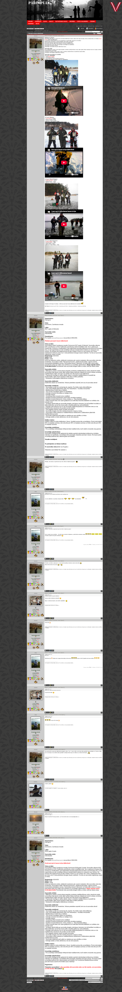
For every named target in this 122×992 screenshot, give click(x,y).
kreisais (41, 30)
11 (64, 714)
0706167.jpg (80, 306)
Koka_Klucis (37, 30)
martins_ (36, 781)
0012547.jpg (52, 306)
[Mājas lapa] (51, 313)
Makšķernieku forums (37, 31)
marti (47, 30)
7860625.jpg (70, 306)
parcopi (35, 35)
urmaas (35, 593)
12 (64, 749)
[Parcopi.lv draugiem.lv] (64, 988)
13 (64, 781)
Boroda (35, 811)
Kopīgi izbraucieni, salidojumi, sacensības (49, 31)
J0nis (36, 491)
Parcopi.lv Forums (30, 31)
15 (63, 837)
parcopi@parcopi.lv (57, 338)
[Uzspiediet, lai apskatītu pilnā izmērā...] (61, 85)
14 (64, 811)
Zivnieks (44, 30)
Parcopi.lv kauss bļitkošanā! (62, 31)
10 (64, 687)
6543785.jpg (61, 306)
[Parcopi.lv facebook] (66, 988)
